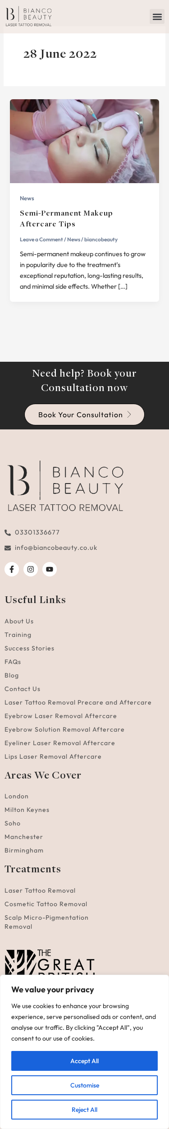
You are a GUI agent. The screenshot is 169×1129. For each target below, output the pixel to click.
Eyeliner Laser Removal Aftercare (60, 743)
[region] (84, 1052)
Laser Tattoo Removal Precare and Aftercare (78, 702)
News (27, 198)
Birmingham (24, 850)
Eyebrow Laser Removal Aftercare (61, 716)
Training (18, 635)
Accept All (84, 1061)
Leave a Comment (41, 239)
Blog (12, 675)
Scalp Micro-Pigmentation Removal (47, 922)
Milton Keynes (27, 810)
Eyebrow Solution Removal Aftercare (65, 729)
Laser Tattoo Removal (40, 890)
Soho (13, 823)
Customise (84, 1085)
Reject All (84, 1110)
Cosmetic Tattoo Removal (46, 904)
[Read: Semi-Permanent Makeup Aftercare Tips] (84, 140)
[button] (157, 16)
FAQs (13, 662)
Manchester (24, 837)
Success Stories (30, 648)
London (17, 796)
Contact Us (23, 689)
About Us (19, 621)
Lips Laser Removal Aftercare (53, 756)
